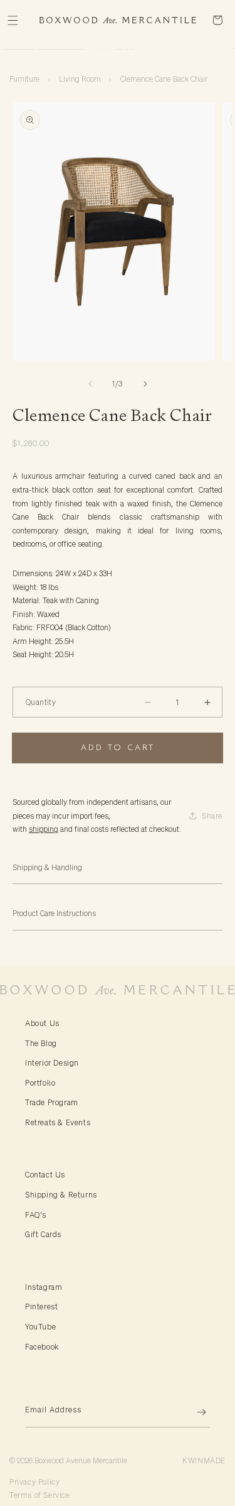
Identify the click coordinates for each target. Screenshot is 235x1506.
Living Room (80, 79)
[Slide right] (145, 384)
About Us (42, 1023)
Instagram (43, 1287)
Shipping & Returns (61, 1194)
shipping (43, 829)
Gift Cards (43, 1234)
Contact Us (45, 1174)
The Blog (41, 1043)
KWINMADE (204, 1460)
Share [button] (212, 816)
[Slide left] (90, 384)
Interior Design (52, 1062)
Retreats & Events (57, 1122)
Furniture (24, 79)
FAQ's (35, 1215)
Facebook (42, 1346)
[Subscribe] (195, 1412)
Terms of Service (39, 1495)
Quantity (41, 702)
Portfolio (40, 1083)
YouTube (40, 1326)
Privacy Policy (34, 1482)
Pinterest (41, 1306)
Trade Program (51, 1102)
